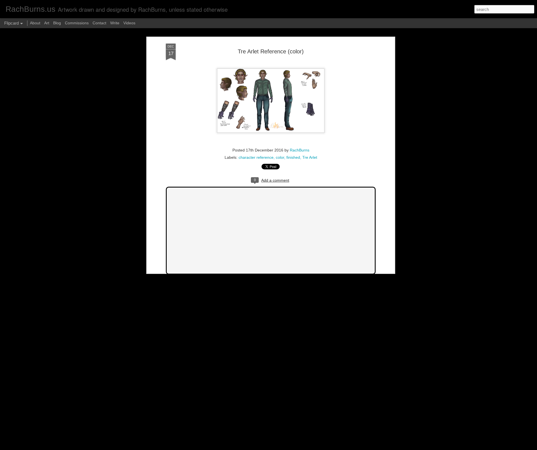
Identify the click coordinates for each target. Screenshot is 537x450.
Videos (129, 23)
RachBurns (299, 150)
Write (114, 23)
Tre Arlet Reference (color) (271, 51)
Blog (57, 23)
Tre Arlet (309, 157)
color (280, 157)
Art (46, 23)
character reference (256, 157)
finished (293, 157)
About (35, 23)
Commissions (77, 23)
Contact (99, 23)
